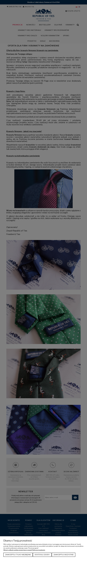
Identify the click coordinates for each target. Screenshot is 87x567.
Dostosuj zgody (42, 555)
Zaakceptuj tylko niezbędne (18, 555)
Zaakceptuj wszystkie (64, 555)
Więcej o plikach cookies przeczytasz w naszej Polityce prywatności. (24, 550)
